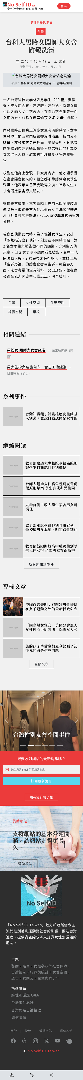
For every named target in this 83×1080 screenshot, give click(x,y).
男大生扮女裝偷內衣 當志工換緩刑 (37, 367)
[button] (6, 720)
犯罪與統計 (39, 972)
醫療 (15, 966)
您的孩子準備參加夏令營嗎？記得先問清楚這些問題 (51, 648)
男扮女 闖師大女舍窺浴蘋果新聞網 (46, 83)
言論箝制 (18, 972)
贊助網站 (25, 864)
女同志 (28, 978)
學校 (36, 312)
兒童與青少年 (48, 978)
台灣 (40, 31)
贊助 (64, 6)
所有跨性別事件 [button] (41, 564)
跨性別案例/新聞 (41, 22)
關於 (13, 1031)
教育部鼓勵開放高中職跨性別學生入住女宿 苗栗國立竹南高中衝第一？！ (51, 548)
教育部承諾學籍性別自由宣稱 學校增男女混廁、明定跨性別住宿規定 (51, 527)
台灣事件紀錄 (22, 1002)
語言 (15, 978)
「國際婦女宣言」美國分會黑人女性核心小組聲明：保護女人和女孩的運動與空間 (51, 627)
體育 (26, 966)
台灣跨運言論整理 (26, 1010)
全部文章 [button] (41, 664)
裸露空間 (15, 312)
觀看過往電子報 (41, 797)
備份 (25, 373)
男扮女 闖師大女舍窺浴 (26, 350)
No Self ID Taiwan (44, 1051)
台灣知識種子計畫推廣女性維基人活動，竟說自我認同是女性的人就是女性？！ (51, 416)
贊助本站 (45, 1031)
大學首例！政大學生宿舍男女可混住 (51, 507)
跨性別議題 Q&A (25, 995)
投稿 (28, 1031)
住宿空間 (58, 302)
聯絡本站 (66, 1031)
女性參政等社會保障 (50, 966)
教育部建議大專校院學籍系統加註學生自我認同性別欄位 (51, 465)
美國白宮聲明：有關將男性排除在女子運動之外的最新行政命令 (51, 607)
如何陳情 (18, 1017)
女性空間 (33, 302)
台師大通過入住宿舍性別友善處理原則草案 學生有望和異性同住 (51, 486)
